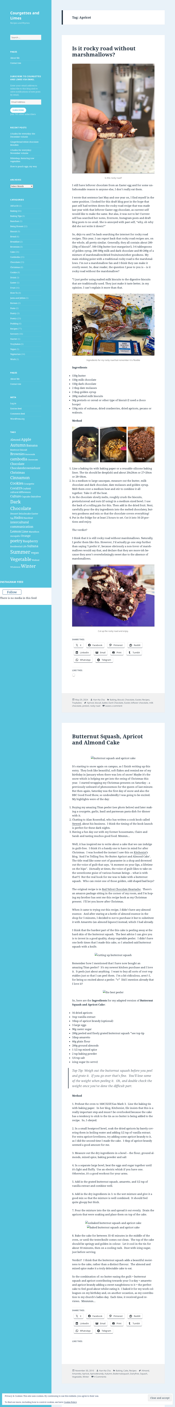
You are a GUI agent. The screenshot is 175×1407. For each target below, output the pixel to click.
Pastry (13, 313)
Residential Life (18, 546)
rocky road (95, 705)
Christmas (15, 267)
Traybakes (15, 344)
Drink (13, 277)
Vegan (13, 349)
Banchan (14, 221)
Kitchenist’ (140, 852)
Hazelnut (28, 517)
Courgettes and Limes (24, 15)
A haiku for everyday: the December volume (22, 135)
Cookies (16, 483)
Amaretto (76, 1373)
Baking (13, 211)
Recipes (13, 328)
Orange (26, 536)
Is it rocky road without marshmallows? (104, 51)
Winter (28, 566)
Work (13, 359)
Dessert (14, 513)
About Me (14, 57)
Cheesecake (33, 459)
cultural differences (20, 492)
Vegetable (20, 559)
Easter (13, 282)
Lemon (15, 531)
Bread (13, 236)
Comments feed (17, 413)
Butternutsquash (121, 1373)
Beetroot (15, 449)
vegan (35, 553)
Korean (13, 303)
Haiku (18, 517)
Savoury (14, 333)
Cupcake (26, 496)
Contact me (15, 63)
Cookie (13, 272)
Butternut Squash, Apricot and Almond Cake (107, 739)
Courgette (29, 483)
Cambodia (15, 257)
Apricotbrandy (97, 1373)
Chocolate (15, 262)
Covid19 (16, 488)
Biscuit (13, 231)
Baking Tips (16, 216)
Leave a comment (113, 705)
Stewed (76, 823)
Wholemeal (15, 567)
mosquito (15, 535)
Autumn (18, 445)
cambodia (18, 459)
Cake (12, 251)
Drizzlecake (25, 513)
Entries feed (16, 408)
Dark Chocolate (116, 702)
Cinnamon (20, 477)
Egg (12, 518)
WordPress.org (17, 418)
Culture (15, 496)
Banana (32, 445)
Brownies (14, 246)
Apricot (90, 702)
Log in (13, 403)
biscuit (23, 449)
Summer (20, 551)
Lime (25, 531)
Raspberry (30, 541)
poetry (16, 540)
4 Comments (100, 1376)
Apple (26, 439)
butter (104, 702)
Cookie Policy (70, 1402)
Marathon (34, 531)
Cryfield (26, 488)
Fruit (12, 287)
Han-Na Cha (99, 699)
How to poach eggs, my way (23, 166)
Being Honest (16, 226)
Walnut (35, 560)
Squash (143, 1373)
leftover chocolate (139, 702)
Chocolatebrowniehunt (25, 468)
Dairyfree (36, 496)
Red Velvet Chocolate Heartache (121, 889)
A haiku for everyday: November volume (20, 152)
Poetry (13, 318)
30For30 (14, 205)
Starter (13, 339)
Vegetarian (15, 354)
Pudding (14, 323)
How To (14, 292)
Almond (15, 440)
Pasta (12, 308)
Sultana (32, 546)
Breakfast (14, 241)
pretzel (85, 705)
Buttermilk (30, 454)
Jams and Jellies (17, 298)
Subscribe (18, 110)
